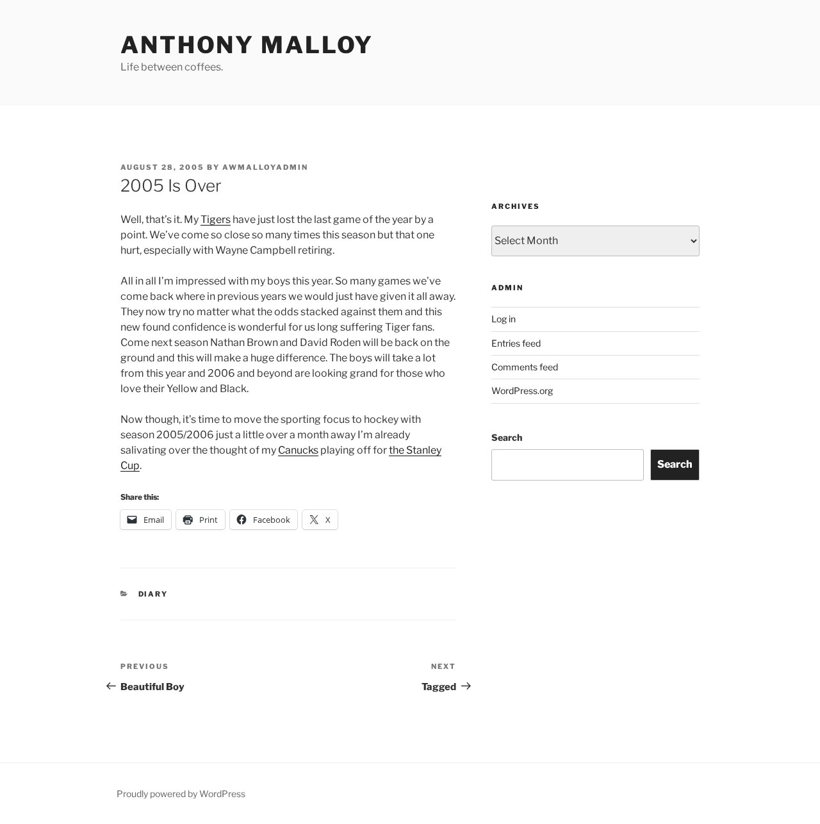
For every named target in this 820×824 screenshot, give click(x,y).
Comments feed (524, 366)
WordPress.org (522, 390)
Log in (503, 318)
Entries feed (516, 343)
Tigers (216, 219)
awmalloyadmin (265, 167)
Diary (153, 593)
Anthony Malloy (246, 45)
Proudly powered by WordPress (181, 793)
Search (506, 437)
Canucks (298, 450)
